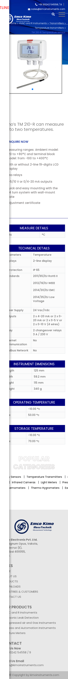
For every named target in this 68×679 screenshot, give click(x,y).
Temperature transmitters (49, 27)
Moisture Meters (14, 633)
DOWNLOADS (12, 586)
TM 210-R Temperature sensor (48, 32)
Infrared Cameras (26, 482)
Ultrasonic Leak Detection (21, 618)
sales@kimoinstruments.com (48, 9)
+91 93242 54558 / (49, 4)
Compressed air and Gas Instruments (29, 623)
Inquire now (18, 142)
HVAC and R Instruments (20, 612)
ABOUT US (10, 576)
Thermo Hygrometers (43, 488)
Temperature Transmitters (43, 477)
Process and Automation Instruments (29, 628)
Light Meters (50, 482)
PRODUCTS (10, 581)
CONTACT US (12, 597)
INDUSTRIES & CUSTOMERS (20, 592)
